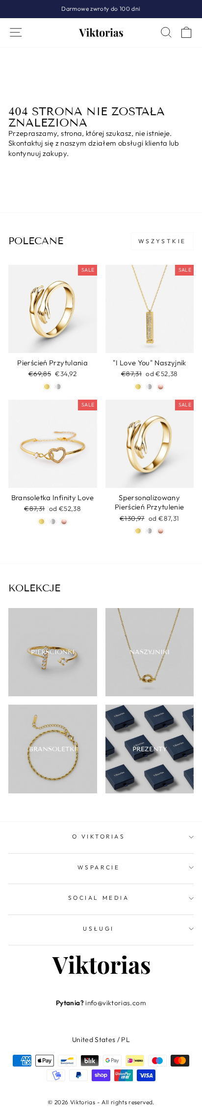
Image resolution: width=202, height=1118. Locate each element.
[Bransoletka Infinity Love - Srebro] (52, 521)
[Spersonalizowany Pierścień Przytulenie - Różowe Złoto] (160, 530)
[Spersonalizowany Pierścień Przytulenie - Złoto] (138, 530)
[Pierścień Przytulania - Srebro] (58, 386)
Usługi (98, 928)
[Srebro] (149, 386)
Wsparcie (98, 867)
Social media (98, 897)
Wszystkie (162, 241)
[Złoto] (138, 386)
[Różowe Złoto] (160, 386)
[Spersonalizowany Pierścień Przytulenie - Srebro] (149, 530)
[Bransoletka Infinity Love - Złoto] (41, 521)
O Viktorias (99, 836)
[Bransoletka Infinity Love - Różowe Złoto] (64, 521)
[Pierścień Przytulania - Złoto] (46, 386)
